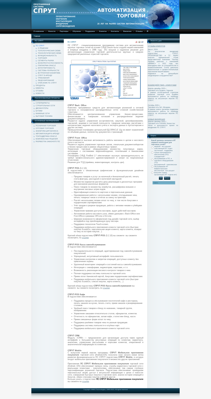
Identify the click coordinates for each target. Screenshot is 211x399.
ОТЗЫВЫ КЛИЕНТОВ (156, 46)
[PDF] (136, 42)
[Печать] (139, 42)
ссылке (85, 237)
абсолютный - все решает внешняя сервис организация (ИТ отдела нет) (165, 173)
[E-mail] (142, 42)
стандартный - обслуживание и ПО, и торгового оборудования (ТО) (163, 159)
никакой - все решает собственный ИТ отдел (163, 147)
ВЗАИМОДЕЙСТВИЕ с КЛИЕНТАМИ (162, 85)
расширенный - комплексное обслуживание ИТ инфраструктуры (165, 166)
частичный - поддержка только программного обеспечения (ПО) (163, 152)
